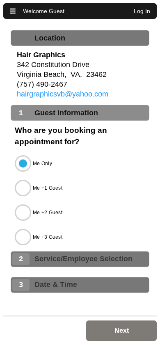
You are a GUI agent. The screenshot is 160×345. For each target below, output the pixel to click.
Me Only (42, 163)
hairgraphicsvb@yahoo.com (62, 94)
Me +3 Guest (47, 237)
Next (121, 330)
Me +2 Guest (47, 212)
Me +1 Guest (47, 188)
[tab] (80, 38)
